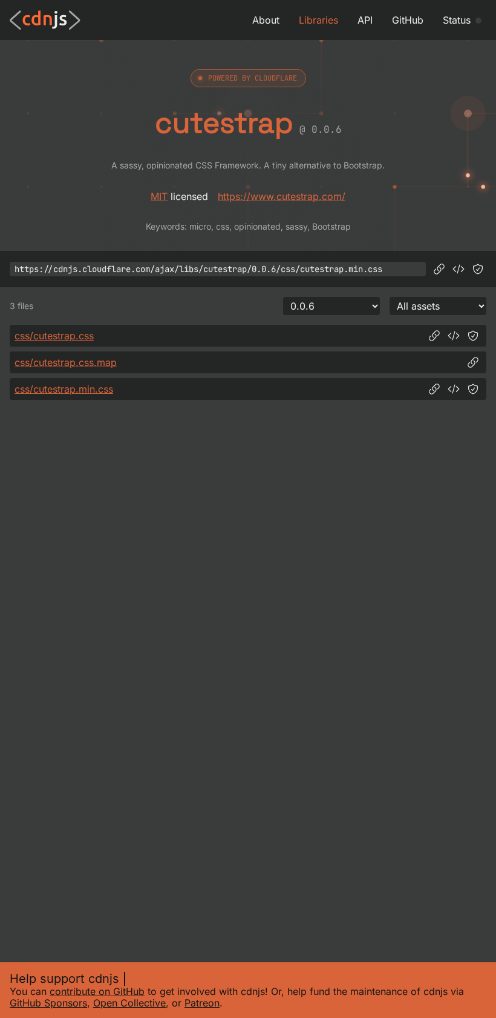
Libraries (318, 20)
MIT (159, 196)
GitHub (407, 20)
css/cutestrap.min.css (64, 389)
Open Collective (129, 1003)
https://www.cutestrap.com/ (281, 196)
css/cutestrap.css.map (66, 362)
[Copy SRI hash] (477, 269)
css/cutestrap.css (54, 335)
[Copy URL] (439, 269)
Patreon (202, 1003)
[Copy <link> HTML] (458, 269)
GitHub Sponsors (48, 1003)
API (365, 20)
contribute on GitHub (97, 991)
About (265, 20)
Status (457, 20)
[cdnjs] (45, 20)
